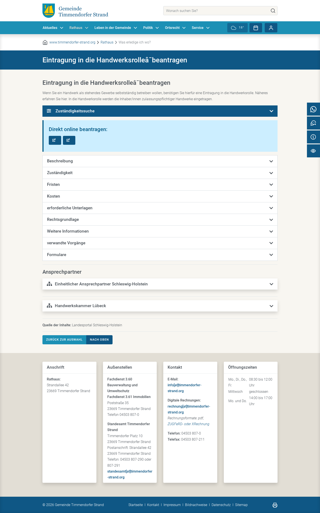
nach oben (99, 339)
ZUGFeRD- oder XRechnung (188, 424)
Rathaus (75, 28)
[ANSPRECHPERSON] (313, 123)
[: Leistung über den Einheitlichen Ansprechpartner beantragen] (55, 140)
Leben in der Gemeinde (112, 28)
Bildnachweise (196, 505)
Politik (148, 28)
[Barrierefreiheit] (313, 150)
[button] (160, 161)
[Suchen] (273, 10)
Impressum (172, 505)
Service (198, 28)
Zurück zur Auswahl (64, 339)
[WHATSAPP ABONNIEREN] (313, 109)
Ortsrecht (172, 28)
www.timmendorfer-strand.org (72, 42)
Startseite (135, 505)
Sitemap (241, 505)
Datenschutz (221, 505)
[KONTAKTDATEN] (313, 136)
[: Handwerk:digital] (69, 140)
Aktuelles (50, 28)
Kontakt (153, 505)
